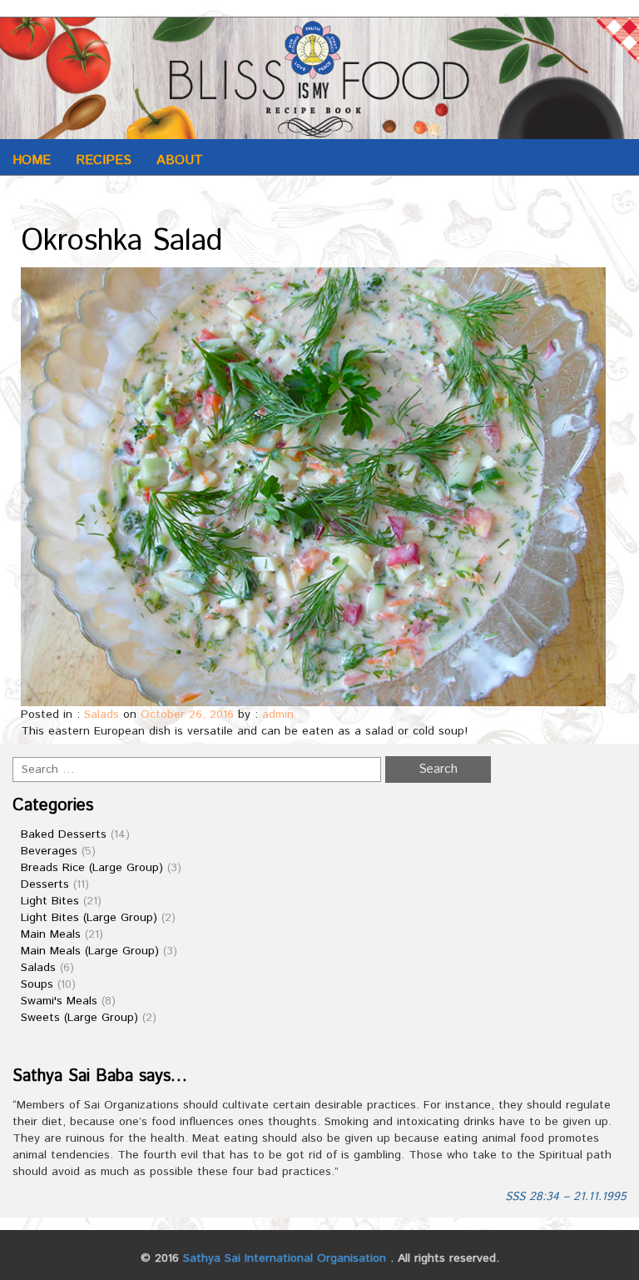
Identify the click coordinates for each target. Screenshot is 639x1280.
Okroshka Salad (122, 241)
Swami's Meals (59, 1001)
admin (278, 714)
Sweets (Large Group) (79, 1017)
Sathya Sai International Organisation (284, 1258)
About (179, 160)
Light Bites (50, 901)
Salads (101, 714)
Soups (37, 984)
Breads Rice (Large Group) (92, 867)
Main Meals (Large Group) (90, 951)
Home (31, 160)
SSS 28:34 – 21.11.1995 (566, 1196)
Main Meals (51, 934)
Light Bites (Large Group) (89, 917)
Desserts (45, 884)
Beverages (49, 851)
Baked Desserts (63, 834)
